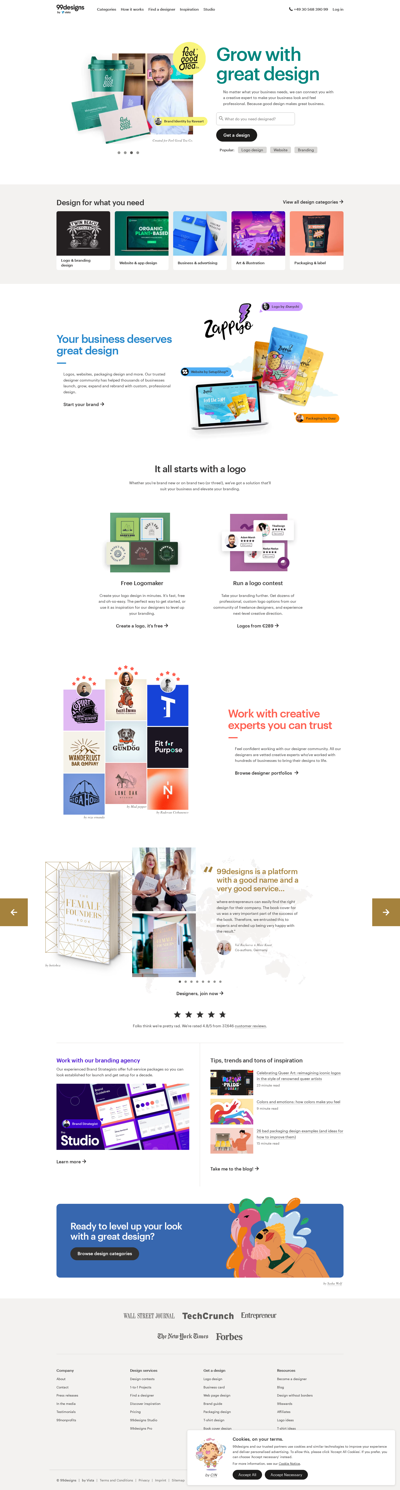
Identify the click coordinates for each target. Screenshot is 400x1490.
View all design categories (310, 202)
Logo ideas (285, 1420)
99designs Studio (143, 1420)
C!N (213, 1475)
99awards (284, 1404)
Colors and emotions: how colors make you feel (298, 1101)
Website (281, 150)
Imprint (160, 1480)
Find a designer (161, 9)
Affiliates (284, 1412)
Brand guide (212, 1404)
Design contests (142, 1379)
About (61, 1379)
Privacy (144, 1480)
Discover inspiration (145, 1404)
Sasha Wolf (334, 1283)
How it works (132, 9)
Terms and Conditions (116, 1480)
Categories (106, 9)
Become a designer (292, 1379)
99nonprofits (66, 1420)
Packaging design (217, 1412)
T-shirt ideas (286, 1428)
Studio (209, 9)
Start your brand (81, 404)
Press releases (67, 1395)
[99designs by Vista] (70, 9)
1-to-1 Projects (140, 1387)
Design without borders (295, 1395)
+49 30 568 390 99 (311, 9)
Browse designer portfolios (264, 773)
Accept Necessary (286, 1474)
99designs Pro (141, 1428)
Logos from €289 (255, 625)
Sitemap (178, 1480)
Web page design (216, 1395)
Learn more (68, 1161)
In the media (66, 1404)
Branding (306, 150)
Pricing (135, 1412)
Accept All (247, 1474)
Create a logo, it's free (139, 625)
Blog (280, 1387)
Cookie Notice (289, 1463)
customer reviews (250, 1026)
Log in (338, 9)
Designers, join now (197, 993)
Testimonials (66, 1412)
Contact (62, 1387)
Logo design (252, 150)
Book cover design (217, 1428)
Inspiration (189, 9)
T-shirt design (213, 1420)
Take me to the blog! (231, 1168)
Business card (214, 1387)
